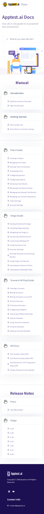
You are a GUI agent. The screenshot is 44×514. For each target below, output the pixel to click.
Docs (24, 4)
